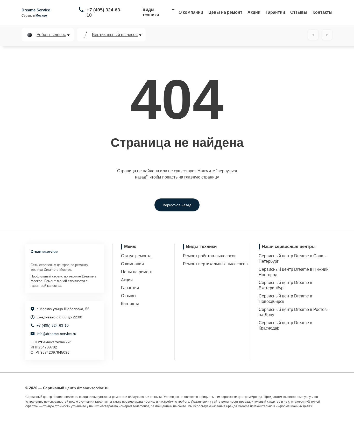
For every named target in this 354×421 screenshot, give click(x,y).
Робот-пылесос (51, 35)
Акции (253, 12)
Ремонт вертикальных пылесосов (215, 264)
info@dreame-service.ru (56, 334)
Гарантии (275, 12)
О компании (191, 12)
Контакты (322, 12)
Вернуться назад (177, 205)
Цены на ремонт (225, 12)
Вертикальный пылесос (115, 35)
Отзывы (298, 12)
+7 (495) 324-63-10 (104, 12)
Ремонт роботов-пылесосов (210, 256)
